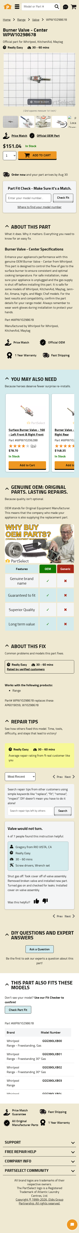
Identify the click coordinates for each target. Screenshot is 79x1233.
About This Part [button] (31, 226)
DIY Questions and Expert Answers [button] (42, 935)
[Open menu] (17, 6)
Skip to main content (39, 48)
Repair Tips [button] (24, 721)
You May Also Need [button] (34, 379)
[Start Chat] (72, 1224)
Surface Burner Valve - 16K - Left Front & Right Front (27, 432)
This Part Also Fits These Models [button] (41, 985)
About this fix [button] (28, 646)
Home (7, 19)
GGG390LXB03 (52, 1080)
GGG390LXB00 (52, 1041)
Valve (35, 19)
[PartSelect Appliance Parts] (7, 7)
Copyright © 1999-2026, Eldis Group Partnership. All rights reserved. (39, 1201)
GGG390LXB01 (52, 1054)
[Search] (57, 7)
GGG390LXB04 (52, 1093)
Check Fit (63, 197)
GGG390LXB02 (52, 1067)
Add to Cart (42, 155)
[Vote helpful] (36, 900)
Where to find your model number (39, 207)
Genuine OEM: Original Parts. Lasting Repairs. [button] (39, 489)
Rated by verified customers (26, 669)
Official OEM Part (48, 135)
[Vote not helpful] (45, 900)
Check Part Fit (18, 1009)
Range (21, 19)
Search (62, 810)
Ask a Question (40, 949)
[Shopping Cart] (73, 7)
